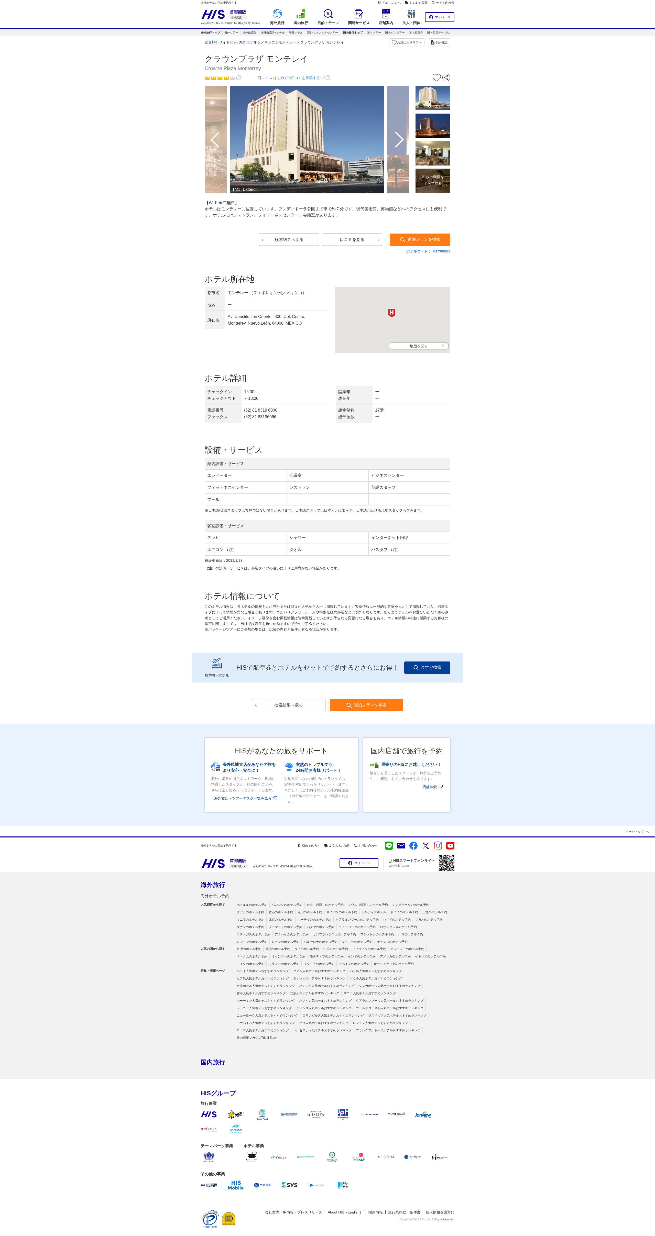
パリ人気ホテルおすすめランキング (323, 1023)
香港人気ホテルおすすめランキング (261, 993)
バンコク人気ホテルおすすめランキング (327, 986)
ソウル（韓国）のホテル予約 (368, 905)
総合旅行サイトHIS (220, 42)
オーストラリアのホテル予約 (394, 964)
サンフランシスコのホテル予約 (334, 934)
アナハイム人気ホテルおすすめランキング (266, 1023)
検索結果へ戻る (289, 239)
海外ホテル (296, 32)
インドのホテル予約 (362, 956)
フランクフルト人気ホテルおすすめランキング (388, 1030)
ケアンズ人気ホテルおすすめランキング (324, 1008)
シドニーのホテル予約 (357, 942)
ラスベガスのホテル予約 (253, 934)
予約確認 (441, 42)
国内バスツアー (395, 32)
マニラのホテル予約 (250, 919)
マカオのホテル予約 (429, 919)
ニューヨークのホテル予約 (357, 927)
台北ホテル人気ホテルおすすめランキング (266, 986)
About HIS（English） (345, 1212)
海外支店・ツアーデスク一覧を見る (242, 798)
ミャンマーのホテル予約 (288, 956)
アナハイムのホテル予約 (292, 934)
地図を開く (419, 346)
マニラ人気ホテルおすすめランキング (370, 993)
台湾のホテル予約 (249, 949)
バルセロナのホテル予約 (320, 942)
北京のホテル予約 (281, 919)
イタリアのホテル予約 (319, 964)
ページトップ (635, 831)
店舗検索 (429, 787)
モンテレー (288, 42)
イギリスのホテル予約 (430, 956)
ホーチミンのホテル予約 (314, 919)
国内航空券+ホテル (439, 32)
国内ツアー (374, 32)
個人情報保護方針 (440, 1212)
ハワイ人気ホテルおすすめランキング (263, 971)
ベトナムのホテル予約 (252, 956)
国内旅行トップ (353, 32)
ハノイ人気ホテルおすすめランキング (325, 1000)
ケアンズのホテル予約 (392, 942)
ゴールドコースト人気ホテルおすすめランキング (389, 1008)
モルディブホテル (374, 912)
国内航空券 (416, 32)
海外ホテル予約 (215, 896)
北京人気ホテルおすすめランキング (314, 993)
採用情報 (375, 1212)
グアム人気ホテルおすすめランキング (319, 971)
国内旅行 (213, 1062)
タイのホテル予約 (306, 949)
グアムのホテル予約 (250, 912)
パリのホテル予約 (410, 934)
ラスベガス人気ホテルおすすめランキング (397, 1015)
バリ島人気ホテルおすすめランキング (376, 971)
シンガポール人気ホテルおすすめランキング (389, 986)
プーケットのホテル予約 (285, 927)
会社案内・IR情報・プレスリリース (293, 1212)
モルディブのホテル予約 (327, 956)
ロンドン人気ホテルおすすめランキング (380, 1023)
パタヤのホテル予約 (320, 927)
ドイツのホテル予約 (250, 964)
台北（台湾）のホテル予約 (325, 905)
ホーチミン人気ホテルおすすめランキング (266, 1000)
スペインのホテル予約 (354, 964)
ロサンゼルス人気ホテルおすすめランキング (333, 1015)
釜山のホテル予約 (310, 912)
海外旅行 (213, 884)
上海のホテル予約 (434, 912)
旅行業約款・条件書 (404, 1212)
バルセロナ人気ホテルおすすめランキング (322, 1030)
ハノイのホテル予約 (397, 919)
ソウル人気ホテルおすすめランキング (376, 978)
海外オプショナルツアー (322, 32)
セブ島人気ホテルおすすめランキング (263, 978)
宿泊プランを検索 (424, 239)
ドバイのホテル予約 (404, 912)
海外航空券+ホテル (273, 32)
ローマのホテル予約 (285, 942)
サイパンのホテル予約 (341, 912)
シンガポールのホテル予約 (410, 905)
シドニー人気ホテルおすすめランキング (264, 1008)
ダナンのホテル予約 (250, 927)
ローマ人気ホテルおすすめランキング (263, 1030)
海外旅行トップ (210, 32)
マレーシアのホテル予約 (407, 949)
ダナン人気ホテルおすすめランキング (319, 978)
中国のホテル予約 (335, 949)
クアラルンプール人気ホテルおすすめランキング (389, 1000)
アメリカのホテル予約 (395, 956)
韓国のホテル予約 (278, 949)
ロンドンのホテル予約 (252, 942)
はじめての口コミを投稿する (296, 78)
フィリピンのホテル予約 (369, 949)
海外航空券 (250, 32)
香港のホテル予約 (281, 912)
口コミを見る (352, 239)
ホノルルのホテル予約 (252, 905)
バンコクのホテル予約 (287, 905)
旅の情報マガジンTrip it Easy (257, 1038)
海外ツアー (231, 32)
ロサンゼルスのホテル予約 (398, 927)
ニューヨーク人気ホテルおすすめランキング (267, 1015)
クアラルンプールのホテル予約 (357, 919)
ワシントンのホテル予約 (377, 934)
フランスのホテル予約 (284, 964)
